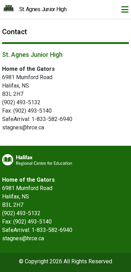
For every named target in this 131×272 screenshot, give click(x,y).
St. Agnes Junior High (42, 9)
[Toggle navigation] (125, 9)
